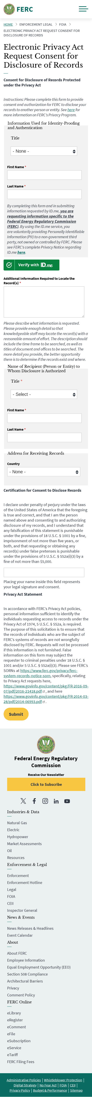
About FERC (17, 953)
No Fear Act (48, 1085)
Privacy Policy (20, 1090)
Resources (16, 857)
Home (8, 24)
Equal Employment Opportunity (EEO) (39, 967)
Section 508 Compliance (27, 974)
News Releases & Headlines (30, 928)
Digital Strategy (25, 1085)
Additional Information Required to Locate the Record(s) (39, 280)
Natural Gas (17, 822)
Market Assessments (24, 843)
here (71, 109)
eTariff (12, 1054)
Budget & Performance (50, 1090)
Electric (13, 829)
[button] (83, 9)
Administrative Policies (24, 1080)
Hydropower (17, 836)
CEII (10, 903)
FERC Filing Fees (20, 1061)
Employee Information (26, 960)
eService (14, 1047)
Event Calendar (20, 935)
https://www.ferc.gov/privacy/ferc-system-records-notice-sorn (40, 673)
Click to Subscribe (46, 784)
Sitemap (76, 1090)
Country (13, 463)
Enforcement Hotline (24, 882)
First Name (15, 167)
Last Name (15, 186)
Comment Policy (21, 995)
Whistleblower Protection (63, 1080)
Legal (11, 889)
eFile (11, 1033)
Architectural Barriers (25, 981)
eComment (16, 1026)
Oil (9, 850)
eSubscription (19, 1040)
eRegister (15, 1019)
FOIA (11, 896)
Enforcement (18, 875)
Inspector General (22, 910)
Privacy (13, 988)
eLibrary (14, 1012)
